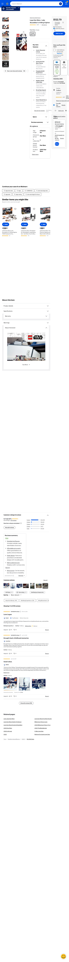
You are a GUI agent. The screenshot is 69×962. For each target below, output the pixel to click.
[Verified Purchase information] (20, 611)
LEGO (5, 734)
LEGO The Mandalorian (40, 728)
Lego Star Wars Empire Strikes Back (13, 725)
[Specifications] (48, 311)
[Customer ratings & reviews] (48, 514)
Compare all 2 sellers (59, 116)
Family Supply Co (59, 135)
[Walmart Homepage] (7, 3)
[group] (38, 25)
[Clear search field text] (58, 3)
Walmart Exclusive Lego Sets (42, 734)
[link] (45, 586)
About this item (8, 300)
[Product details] (48, 305)
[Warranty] (46, 316)
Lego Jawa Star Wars (9, 718)
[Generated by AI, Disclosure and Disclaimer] (13, 575)
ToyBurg (58, 90)
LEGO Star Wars (8, 728)
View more (35, 154)
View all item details (39, 110)
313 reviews (13, 520)
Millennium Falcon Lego (40, 722)
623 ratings (44, 24)
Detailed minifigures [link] (13, 541)
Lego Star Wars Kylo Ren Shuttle (43, 718)
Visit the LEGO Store (35, 17)
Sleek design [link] (11, 555)
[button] (21, 42)
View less (20, 575)
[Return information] (54, 30)
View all (45, 580)
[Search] (60, 3)
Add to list (61, 110)
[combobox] (36, 3)
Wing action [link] (10, 570)
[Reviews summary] (40, 25)
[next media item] (23, 40)
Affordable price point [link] (14, 548)
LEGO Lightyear (8, 731)
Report (47, 629)
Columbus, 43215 (58, 78)
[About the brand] (46, 327)
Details (63, 105)
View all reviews (9, 527)
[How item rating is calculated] (21, 523)
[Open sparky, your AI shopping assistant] (63, 956)
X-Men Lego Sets (38, 731)
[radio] (32, 34)
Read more (6, 672)
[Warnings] (48, 322)
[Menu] (2, 3)
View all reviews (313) (26, 703)
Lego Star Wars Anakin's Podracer (12, 722)
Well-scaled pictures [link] (13, 563)
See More (25, 364)
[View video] (23, 43)
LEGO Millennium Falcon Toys (42, 725)
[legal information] (63, 22)
